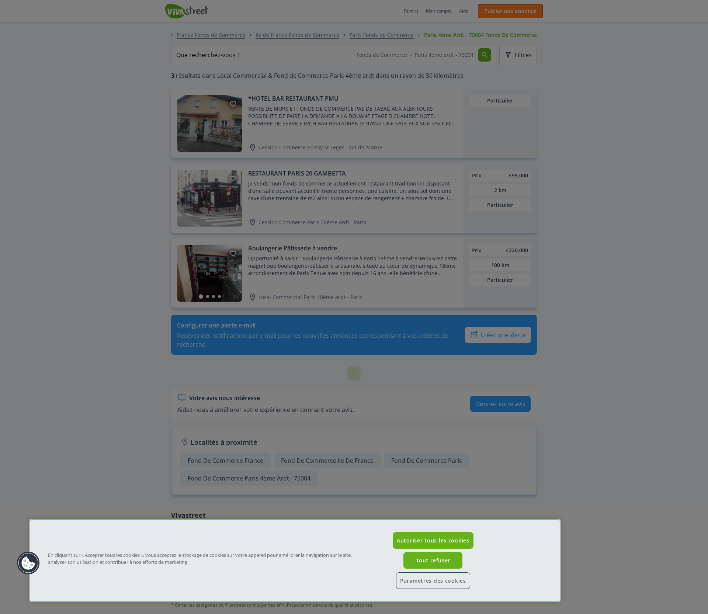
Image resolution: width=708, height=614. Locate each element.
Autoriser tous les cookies (433, 540)
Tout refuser (433, 560)
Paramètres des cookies (433, 580)
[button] (28, 563)
